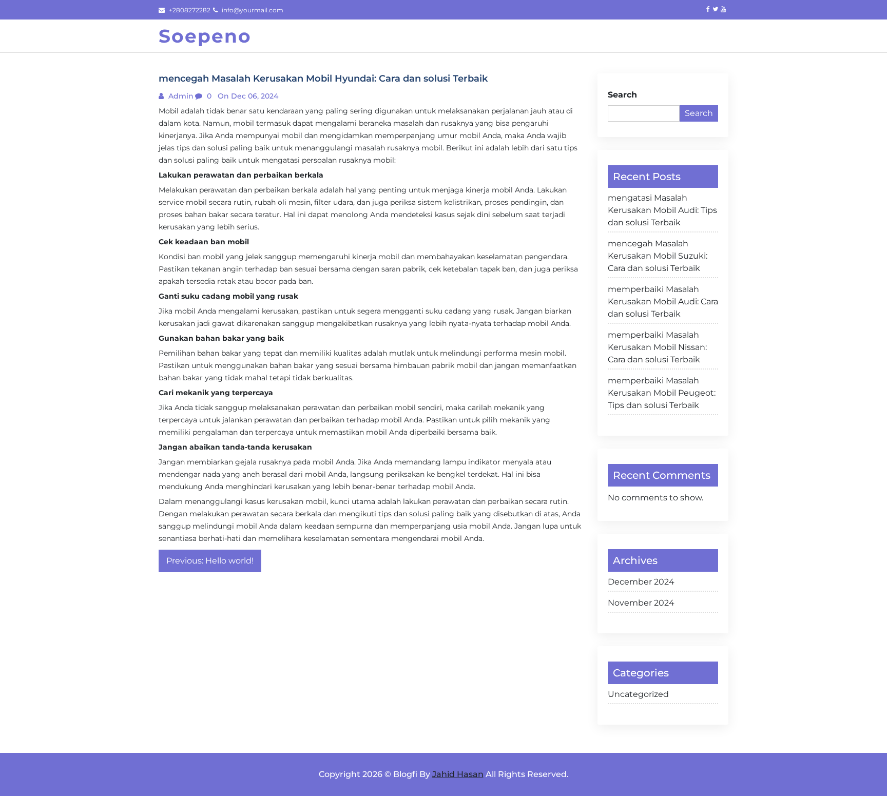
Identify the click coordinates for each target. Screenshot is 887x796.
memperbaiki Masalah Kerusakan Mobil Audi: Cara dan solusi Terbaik (663, 301)
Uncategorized (638, 694)
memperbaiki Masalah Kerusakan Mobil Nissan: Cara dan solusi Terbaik (657, 347)
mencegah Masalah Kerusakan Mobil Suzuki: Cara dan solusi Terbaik (657, 256)
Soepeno (205, 36)
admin (180, 96)
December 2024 (641, 582)
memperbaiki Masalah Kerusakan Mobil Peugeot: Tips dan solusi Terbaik (662, 393)
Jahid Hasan (458, 774)
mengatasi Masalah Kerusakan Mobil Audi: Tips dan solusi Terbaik (662, 210)
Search (622, 95)
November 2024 (641, 603)
